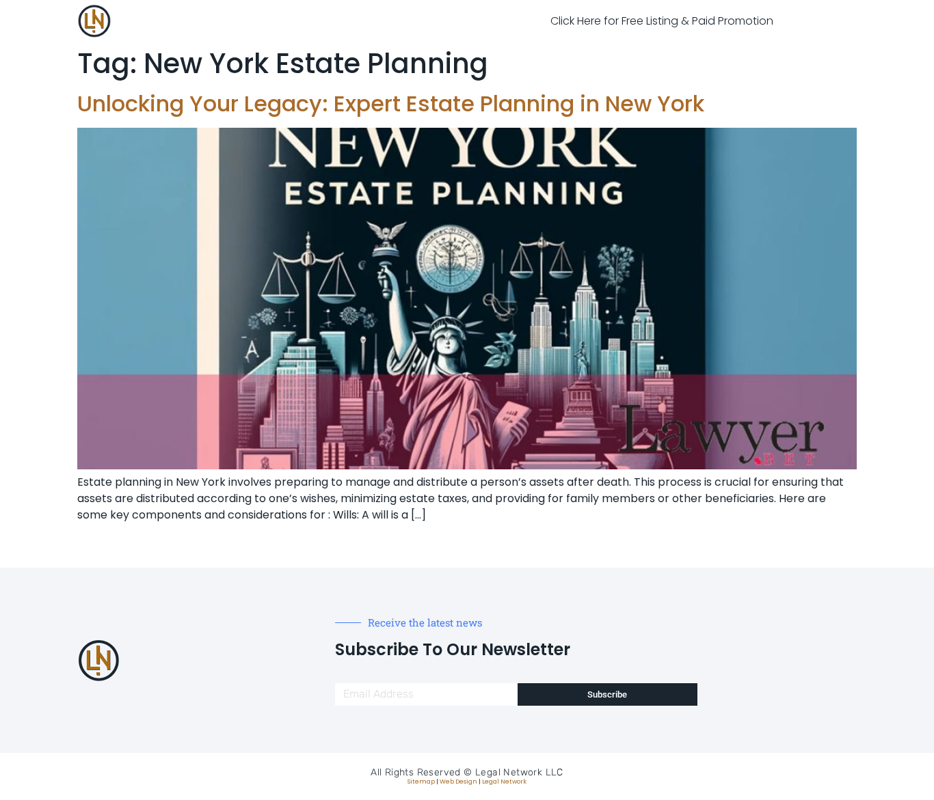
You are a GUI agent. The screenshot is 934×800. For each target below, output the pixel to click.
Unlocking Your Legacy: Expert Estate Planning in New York (390, 103)
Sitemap (421, 781)
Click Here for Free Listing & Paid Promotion (661, 21)
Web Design (458, 781)
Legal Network (504, 781)
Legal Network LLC (519, 772)
